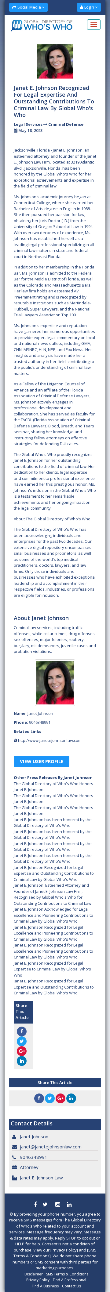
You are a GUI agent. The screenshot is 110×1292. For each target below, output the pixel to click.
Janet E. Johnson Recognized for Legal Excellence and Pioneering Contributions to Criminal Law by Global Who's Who (53, 933)
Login (89, 7)
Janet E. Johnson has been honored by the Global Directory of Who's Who (53, 822)
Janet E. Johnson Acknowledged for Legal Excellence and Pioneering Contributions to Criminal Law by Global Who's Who (53, 915)
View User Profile (41, 761)
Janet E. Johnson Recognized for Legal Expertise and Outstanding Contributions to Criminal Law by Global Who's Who (54, 873)
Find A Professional (69, 1279)
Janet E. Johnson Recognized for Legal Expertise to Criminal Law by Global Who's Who (52, 969)
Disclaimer (33, 1274)
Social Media (29, 7)
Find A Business (45, 1286)
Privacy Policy (38, 1279)
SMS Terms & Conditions (67, 1274)
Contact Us (71, 1286)
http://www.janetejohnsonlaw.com (50, 740)
